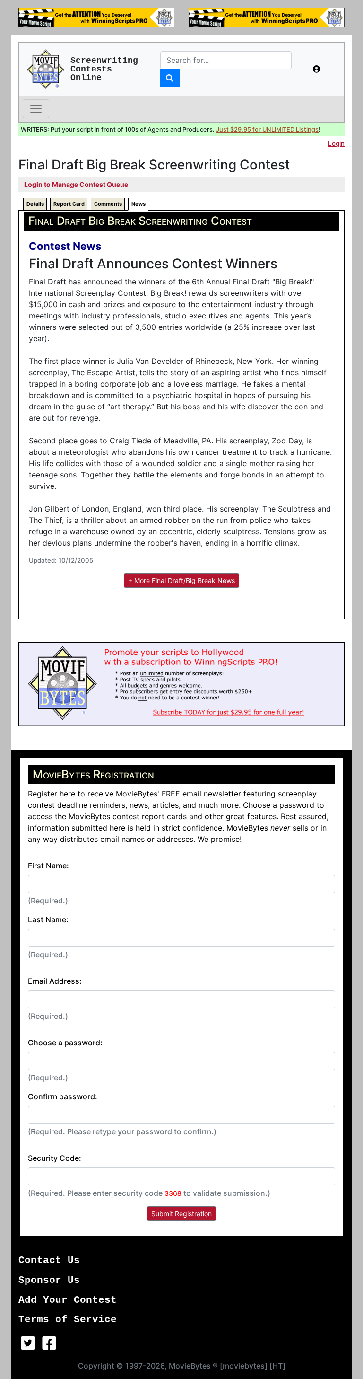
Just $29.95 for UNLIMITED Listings (267, 129)
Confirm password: (62, 1096)
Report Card (69, 204)
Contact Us (49, 1260)
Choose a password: (65, 1042)
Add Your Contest (67, 1300)
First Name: (48, 865)
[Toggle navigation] (36, 108)
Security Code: (54, 1158)
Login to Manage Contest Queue (76, 184)
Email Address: (55, 981)
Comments (108, 204)
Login (336, 143)
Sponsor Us (49, 1280)
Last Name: (48, 919)
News (138, 204)
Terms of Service (67, 1319)
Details (35, 204)
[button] (316, 69)
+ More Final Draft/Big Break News (181, 580)
